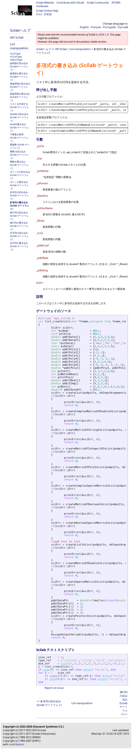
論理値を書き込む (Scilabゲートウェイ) (19, 76)
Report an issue (54, 688)
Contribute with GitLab (70, 2)
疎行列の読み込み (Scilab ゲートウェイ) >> (123, 703)
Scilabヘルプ (20, 30)
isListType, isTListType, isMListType (16, 56)
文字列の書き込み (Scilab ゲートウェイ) (19, 246)
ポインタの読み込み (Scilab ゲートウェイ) (20, 175)
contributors (16, 744)
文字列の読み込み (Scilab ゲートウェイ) (19, 236)
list (64, 663)
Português (109, 27)
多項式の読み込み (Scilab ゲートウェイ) (19, 195)
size (46, 669)
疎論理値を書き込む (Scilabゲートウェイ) (20, 97)
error (87, 669)
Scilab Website (45, 2)
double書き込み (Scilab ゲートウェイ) (19, 127)
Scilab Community (98, 2)
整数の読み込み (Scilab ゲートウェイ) (19, 154)
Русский (123, 27)
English (84, 27)
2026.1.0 (103, 34)
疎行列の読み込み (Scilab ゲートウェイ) (19, 215)
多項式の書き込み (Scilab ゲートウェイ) (19, 205)
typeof (54, 675)
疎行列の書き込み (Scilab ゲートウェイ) (19, 226)
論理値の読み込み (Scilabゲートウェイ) (19, 66)
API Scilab (17, 37)
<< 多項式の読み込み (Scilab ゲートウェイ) (49, 703)
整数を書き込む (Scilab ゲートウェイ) (19, 165)
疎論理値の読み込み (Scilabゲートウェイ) (20, 87)
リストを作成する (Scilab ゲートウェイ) (19, 107)
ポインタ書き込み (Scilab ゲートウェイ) (19, 185)
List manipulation (19, 46)
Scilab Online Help (47, 10)
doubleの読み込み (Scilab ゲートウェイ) (19, 117)
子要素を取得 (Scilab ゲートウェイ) (19, 137)
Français (96, 27)
